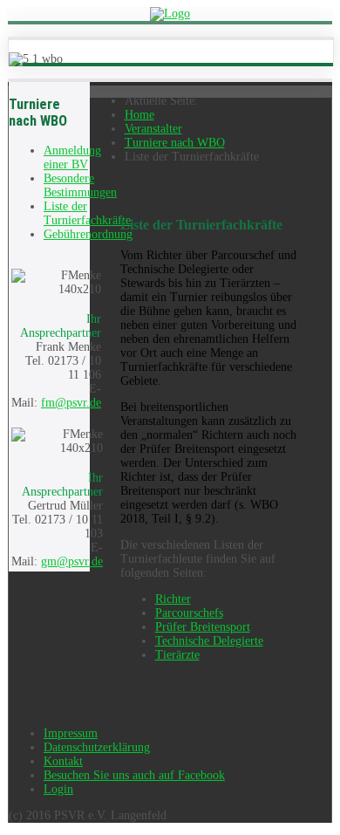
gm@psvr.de (72, 561)
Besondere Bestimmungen (80, 185)
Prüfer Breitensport (202, 626)
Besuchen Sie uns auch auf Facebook (134, 775)
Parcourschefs (189, 612)
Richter (173, 599)
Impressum (71, 733)
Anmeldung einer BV (72, 157)
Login (58, 789)
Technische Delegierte (209, 640)
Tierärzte (177, 654)
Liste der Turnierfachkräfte (87, 213)
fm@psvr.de (71, 402)
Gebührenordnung (88, 234)
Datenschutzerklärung (97, 747)
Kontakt (63, 761)
